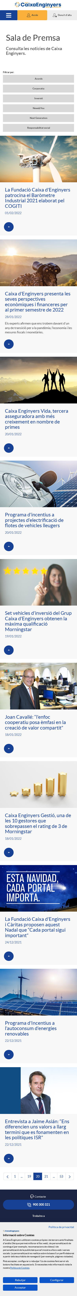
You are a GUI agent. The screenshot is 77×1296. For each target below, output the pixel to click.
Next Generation (38, 118)
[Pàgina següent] (70, 1176)
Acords (38, 78)
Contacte (40, 1196)
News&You (38, 108)
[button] (32, 15)
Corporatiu (38, 88)
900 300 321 (41, 1204)
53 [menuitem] (63, 1177)
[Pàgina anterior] (7, 1176)
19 (30, 1177)
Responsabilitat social (38, 127)
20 (39, 1177)
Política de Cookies (19, 1268)
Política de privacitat (61, 1227)
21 (47, 1177)
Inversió (38, 98)
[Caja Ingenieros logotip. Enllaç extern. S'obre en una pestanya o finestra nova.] (11, 1231)
